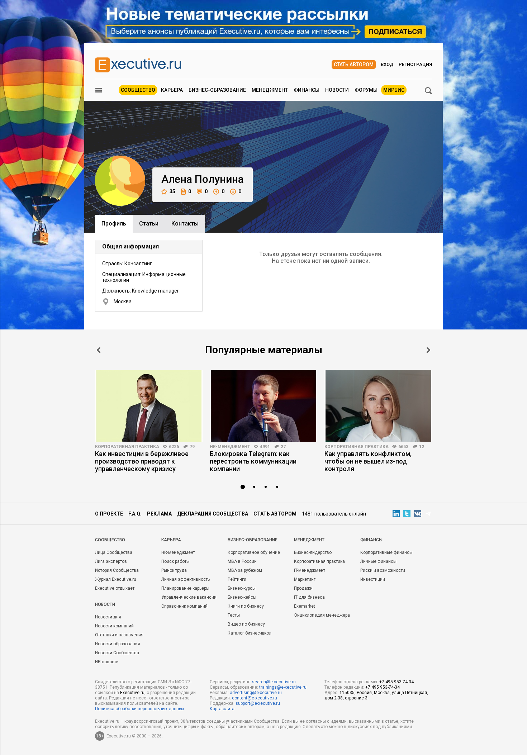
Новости (337, 90)
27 (283, 446)
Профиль (113, 223)
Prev (98, 350)
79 (192, 446)
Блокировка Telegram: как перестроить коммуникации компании (253, 461)
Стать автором (354, 64)
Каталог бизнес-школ (249, 633)
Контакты (185, 223)
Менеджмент (270, 90)
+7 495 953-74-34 (396, 681)
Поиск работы (175, 561)
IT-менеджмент (309, 570)
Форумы (366, 90)
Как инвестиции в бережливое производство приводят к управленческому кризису (142, 461)
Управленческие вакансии (189, 597)
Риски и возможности (382, 570)
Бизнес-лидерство (313, 552)
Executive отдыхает (114, 588)
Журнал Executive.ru (115, 579)
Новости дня (108, 616)
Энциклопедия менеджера (322, 615)
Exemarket (304, 606)
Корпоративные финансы (386, 552)
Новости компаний (114, 625)
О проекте (109, 514)
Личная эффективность (185, 579)
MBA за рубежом (245, 570)
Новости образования (117, 643)
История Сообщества (117, 570)
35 (172, 191)
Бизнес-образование (217, 90)
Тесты (234, 615)
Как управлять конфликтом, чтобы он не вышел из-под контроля (368, 461)
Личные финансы (378, 561)
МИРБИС (393, 90)
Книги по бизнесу (246, 606)
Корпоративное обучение (254, 552)
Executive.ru (132, 692)
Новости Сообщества (117, 652)
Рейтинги (237, 579)
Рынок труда (174, 570)
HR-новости (107, 661)
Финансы (306, 90)
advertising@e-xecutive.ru (256, 692)
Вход (387, 64)
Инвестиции (372, 579)
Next (428, 350)
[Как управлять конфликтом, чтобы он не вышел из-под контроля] (378, 406)
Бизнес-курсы (242, 588)
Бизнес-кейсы (242, 597)
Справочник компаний (184, 606)
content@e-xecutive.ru (254, 698)
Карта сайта (222, 708)
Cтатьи (148, 223)
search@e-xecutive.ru (274, 681)
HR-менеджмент (230, 446)
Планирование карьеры (185, 588)
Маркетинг (304, 579)
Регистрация (415, 64)
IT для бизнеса (309, 597)
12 (421, 446)
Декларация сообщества (212, 514)
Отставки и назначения (119, 634)
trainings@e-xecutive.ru (283, 687)
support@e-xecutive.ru (258, 703)
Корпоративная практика (127, 446)
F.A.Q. (135, 514)
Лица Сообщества (113, 552)
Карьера (172, 90)
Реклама (159, 514)
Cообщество (110, 539)
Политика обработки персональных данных (139, 708)
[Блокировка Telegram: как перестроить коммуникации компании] (263, 406)
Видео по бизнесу (246, 624)
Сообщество (138, 90)
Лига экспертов (111, 561)
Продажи (303, 588)
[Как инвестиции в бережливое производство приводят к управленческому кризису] (149, 406)
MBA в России (242, 561)
